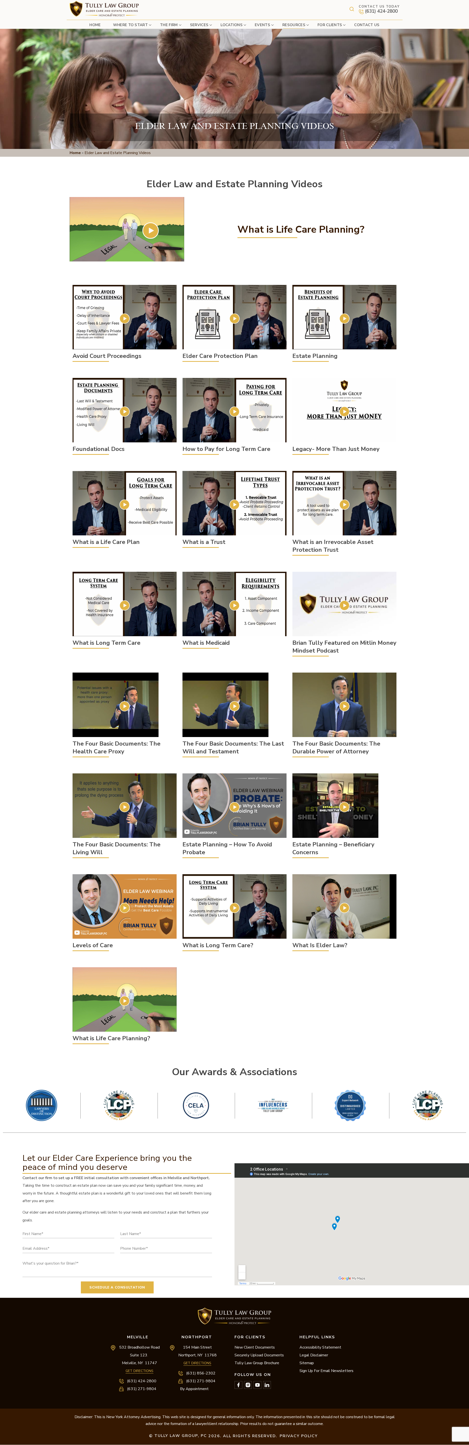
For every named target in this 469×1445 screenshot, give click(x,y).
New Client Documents (254, 1347)
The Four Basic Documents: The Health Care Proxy (125, 706)
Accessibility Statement (320, 1347)
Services (199, 24)
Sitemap (306, 1363)
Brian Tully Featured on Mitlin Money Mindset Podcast (344, 605)
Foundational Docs (125, 411)
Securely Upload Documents (259, 1355)
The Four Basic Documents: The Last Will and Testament (234, 706)
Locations (232, 24)
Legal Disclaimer (313, 1355)
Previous (234, 1086)
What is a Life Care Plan (125, 504)
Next (234, 1129)
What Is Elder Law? (344, 907)
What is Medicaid (234, 605)
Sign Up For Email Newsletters (326, 1370)
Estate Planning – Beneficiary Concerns (344, 807)
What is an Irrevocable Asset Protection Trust (344, 504)
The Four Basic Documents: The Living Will (125, 807)
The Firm (169, 24)
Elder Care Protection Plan (234, 318)
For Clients (330, 24)
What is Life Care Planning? (125, 1000)
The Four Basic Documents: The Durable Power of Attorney (344, 706)
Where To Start (130, 24)
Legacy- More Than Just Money (344, 411)
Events (262, 24)
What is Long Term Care (125, 605)
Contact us (366, 24)
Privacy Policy (299, 1436)
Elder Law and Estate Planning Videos (151, 230)
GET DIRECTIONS (139, 1371)
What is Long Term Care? (234, 907)
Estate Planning (344, 318)
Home (95, 24)
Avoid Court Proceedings (125, 318)
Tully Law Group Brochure (256, 1363)
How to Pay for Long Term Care (234, 411)
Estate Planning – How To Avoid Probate (234, 807)
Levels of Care (125, 907)
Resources (293, 24)
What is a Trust (234, 504)
